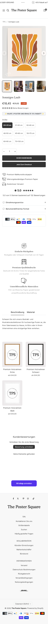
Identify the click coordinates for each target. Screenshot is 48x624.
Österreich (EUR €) (22, 604)
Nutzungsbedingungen (24, 582)
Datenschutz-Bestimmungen (24, 569)
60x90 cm (7, 141)
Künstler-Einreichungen (24, 545)
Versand (24, 565)
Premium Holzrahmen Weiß (12, 409)
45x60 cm (19, 133)
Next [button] (43, 53)
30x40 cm (30, 125)
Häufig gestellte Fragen (24, 534)
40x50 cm (7, 133)
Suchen (24, 529)
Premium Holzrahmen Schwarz (36, 370)
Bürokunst (24, 554)
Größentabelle (24, 525)
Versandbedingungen (24, 578)
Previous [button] (4, 53)
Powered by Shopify (35, 608)
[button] (7, 108)
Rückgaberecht (24, 574)
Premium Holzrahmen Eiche (12, 370)
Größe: (5, 120)
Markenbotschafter (24, 549)
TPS (4, 22)
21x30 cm (18, 125)
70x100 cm (19, 141)
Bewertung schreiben (24, 447)
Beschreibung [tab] (17, 312)
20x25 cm (7, 125)
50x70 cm (30, 133)
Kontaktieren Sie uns (24, 521)
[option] (24, 52)
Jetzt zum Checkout (24, 164)
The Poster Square (18, 608)
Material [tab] (31, 312)
